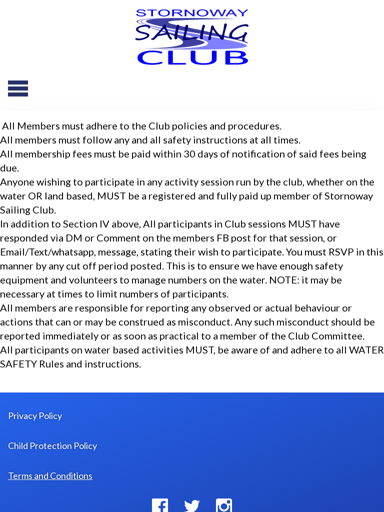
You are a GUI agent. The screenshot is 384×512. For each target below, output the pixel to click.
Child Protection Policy (52, 445)
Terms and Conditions (50, 475)
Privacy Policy (35, 415)
